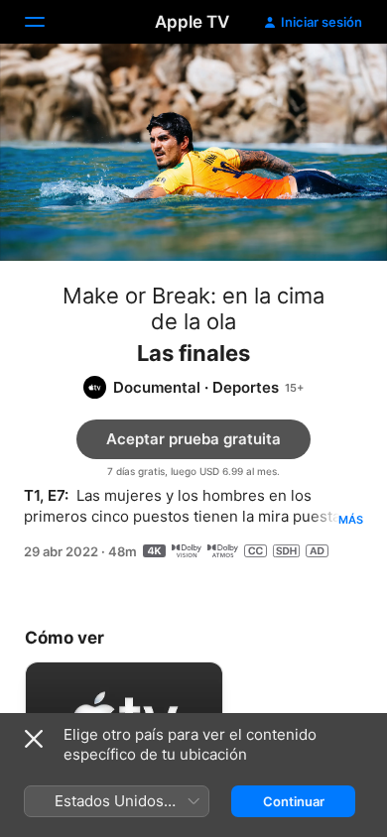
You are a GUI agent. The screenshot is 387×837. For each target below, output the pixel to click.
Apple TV (192, 22)
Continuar (293, 801)
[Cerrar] (34, 739)
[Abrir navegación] (46, 22)
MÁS (350, 520)
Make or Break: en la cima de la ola (193, 308)
